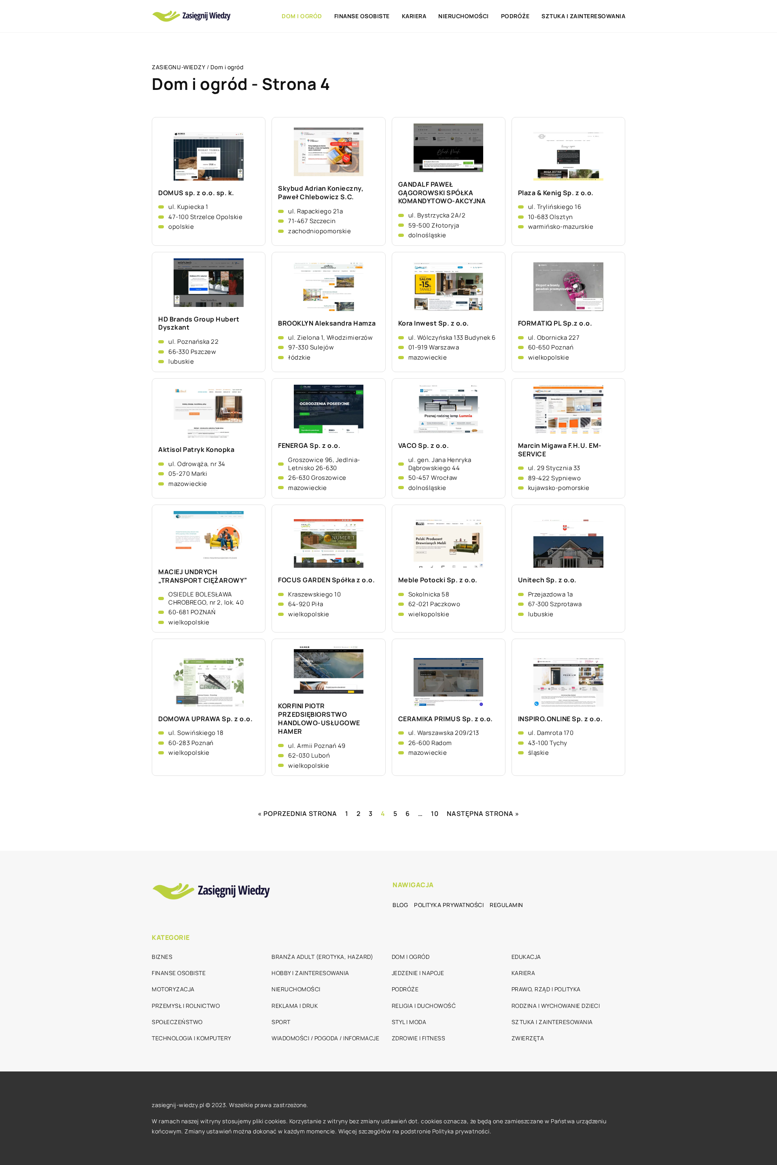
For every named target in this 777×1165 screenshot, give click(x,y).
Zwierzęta (528, 1038)
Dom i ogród (302, 16)
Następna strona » (483, 813)
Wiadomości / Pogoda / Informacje (325, 1038)
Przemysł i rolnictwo (186, 1006)
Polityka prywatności (449, 905)
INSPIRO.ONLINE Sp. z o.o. (560, 719)
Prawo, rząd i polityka (546, 989)
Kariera (414, 16)
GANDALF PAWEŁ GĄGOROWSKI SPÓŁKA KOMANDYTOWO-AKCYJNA (442, 192)
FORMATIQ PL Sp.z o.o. (555, 323)
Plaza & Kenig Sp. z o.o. (556, 193)
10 (435, 813)
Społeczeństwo (177, 1022)
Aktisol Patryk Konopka (196, 449)
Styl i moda (409, 1022)
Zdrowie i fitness (419, 1038)
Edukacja (526, 957)
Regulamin (506, 905)
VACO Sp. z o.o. (423, 445)
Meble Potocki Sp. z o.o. (438, 580)
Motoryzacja (173, 989)
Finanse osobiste (362, 16)
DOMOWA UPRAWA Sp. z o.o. (205, 719)
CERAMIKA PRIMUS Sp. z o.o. (445, 719)
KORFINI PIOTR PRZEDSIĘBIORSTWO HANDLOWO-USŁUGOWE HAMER (319, 718)
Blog (400, 905)
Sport (281, 1022)
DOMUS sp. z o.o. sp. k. (196, 193)
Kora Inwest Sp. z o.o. (433, 323)
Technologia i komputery (191, 1038)
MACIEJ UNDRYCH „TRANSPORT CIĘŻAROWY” (202, 576)
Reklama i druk (295, 1006)
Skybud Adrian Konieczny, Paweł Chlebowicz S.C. (320, 192)
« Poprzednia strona (297, 813)
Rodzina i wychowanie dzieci (556, 1006)
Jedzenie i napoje (418, 973)
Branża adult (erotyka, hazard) (322, 957)
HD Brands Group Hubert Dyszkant (198, 323)
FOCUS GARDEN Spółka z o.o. (326, 580)
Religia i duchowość (424, 1006)
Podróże (515, 16)
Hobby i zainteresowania (310, 973)
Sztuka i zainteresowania (583, 16)
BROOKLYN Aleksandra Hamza (327, 323)
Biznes (162, 957)
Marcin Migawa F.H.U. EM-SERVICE (560, 449)
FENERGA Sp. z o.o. (309, 445)
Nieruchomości (463, 16)
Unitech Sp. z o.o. (547, 580)
